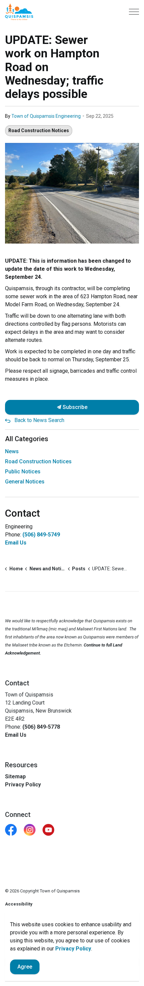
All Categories (26, 439)
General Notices (25, 481)
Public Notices (23, 471)
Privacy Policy (23, 784)
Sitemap (15, 776)
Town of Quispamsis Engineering (46, 116)
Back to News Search (39, 420)
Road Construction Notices (38, 130)
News (12, 451)
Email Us (15, 542)
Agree (24, 967)
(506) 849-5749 (41, 534)
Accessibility (18, 903)
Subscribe (74, 407)
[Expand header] (134, 11)
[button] (72, 193)
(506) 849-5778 (41, 727)
